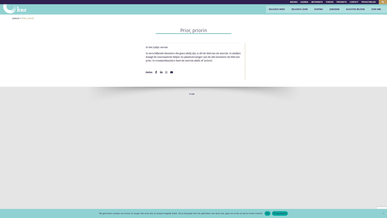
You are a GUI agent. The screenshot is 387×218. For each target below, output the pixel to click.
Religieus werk (277, 9)
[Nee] (383, 213)
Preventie (342, 2)
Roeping (318, 9)
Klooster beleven (355, 9)
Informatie (317, 2)
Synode (329, 2)
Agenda (304, 2)
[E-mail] (171, 72)
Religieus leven (299, 9)
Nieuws (294, 2)
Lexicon (15, 18)
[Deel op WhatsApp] (166, 72)
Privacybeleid (368, 2)
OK (267, 213)
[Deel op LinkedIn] (161, 72)
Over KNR (376, 9)
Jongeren (334, 9)
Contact (354, 2)
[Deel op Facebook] (156, 72)
